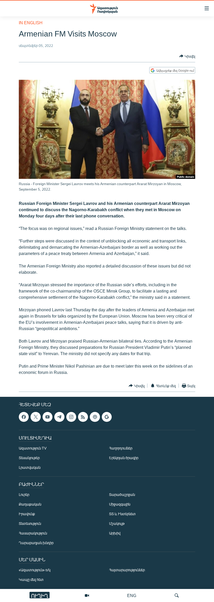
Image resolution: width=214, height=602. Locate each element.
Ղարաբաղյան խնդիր (36, 543)
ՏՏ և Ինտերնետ (122, 514)
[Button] (187, 56)
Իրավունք (27, 514)
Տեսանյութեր (29, 458)
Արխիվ (114, 533)
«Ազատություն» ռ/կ (34, 570)
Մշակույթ (116, 523)
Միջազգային (119, 504)
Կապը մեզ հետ (31, 579)
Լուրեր (24, 494)
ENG (131, 595)
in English (31, 22)
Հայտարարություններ (127, 570)
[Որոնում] (177, 595)
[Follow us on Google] (107, 417)
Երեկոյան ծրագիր (123, 458)
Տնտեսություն (30, 523)
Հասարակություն (33, 533)
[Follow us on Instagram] (71, 417)
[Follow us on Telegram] (59, 417)
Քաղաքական (30, 504)
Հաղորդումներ (120, 448)
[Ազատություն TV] (87, 595)
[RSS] (83, 417)
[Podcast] (95, 417)
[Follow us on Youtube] (47, 417)
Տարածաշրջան (122, 494)
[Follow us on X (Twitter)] (35, 417)
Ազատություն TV (32, 448)
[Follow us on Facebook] (24, 417)
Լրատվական (29, 467)
